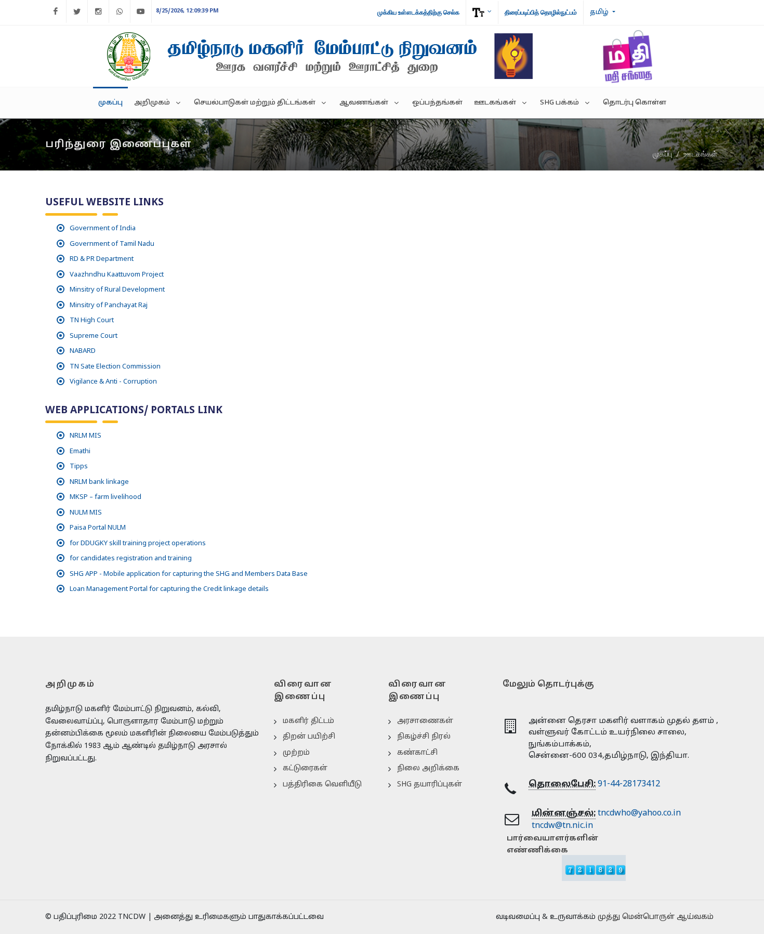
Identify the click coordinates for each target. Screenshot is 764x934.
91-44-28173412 (629, 784)
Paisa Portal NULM (98, 528)
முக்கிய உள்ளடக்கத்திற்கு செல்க (418, 12)
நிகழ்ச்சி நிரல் (424, 736)
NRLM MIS (85, 436)
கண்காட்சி (417, 752)
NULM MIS (86, 513)
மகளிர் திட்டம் (308, 721)
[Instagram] (98, 11)
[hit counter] (594, 867)
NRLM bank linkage (99, 482)
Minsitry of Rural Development (117, 290)
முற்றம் (296, 752)
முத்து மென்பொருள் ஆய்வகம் (656, 917)
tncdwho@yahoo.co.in (639, 813)
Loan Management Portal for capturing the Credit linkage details (169, 589)
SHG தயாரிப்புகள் (429, 784)
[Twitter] (77, 11)
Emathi (80, 452)
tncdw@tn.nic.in (562, 826)
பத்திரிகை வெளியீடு (322, 784)
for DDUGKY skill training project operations (138, 544)
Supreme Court (93, 336)
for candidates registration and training (131, 559)
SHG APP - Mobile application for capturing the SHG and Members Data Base (189, 574)
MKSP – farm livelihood (105, 497)
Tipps (79, 467)
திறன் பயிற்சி (309, 736)
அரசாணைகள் (425, 721)
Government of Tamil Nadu (112, 244)
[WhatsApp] (119, 11)
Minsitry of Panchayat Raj (109, 305)
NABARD (83, 351)
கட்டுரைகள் (305, 768)
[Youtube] (140, 11)
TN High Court (92, 321)
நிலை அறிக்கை (428, 768)
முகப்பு (662, 154)
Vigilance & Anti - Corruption (113, 382)
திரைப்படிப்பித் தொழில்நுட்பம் (541, 12)
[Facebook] (55, 11)
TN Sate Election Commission (115, 367)
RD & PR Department (102, 259)
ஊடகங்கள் (700, 154)
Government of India (103, 229)
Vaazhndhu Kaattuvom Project (117, 275)
